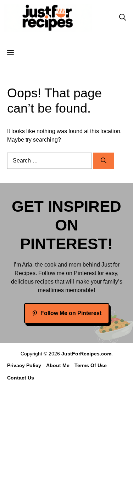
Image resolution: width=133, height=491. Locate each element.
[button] (122, 17)
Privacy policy (24, 365)
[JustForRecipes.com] (48, 17)
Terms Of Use (90, 365)
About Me (58, 365)
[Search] (103, 161)
